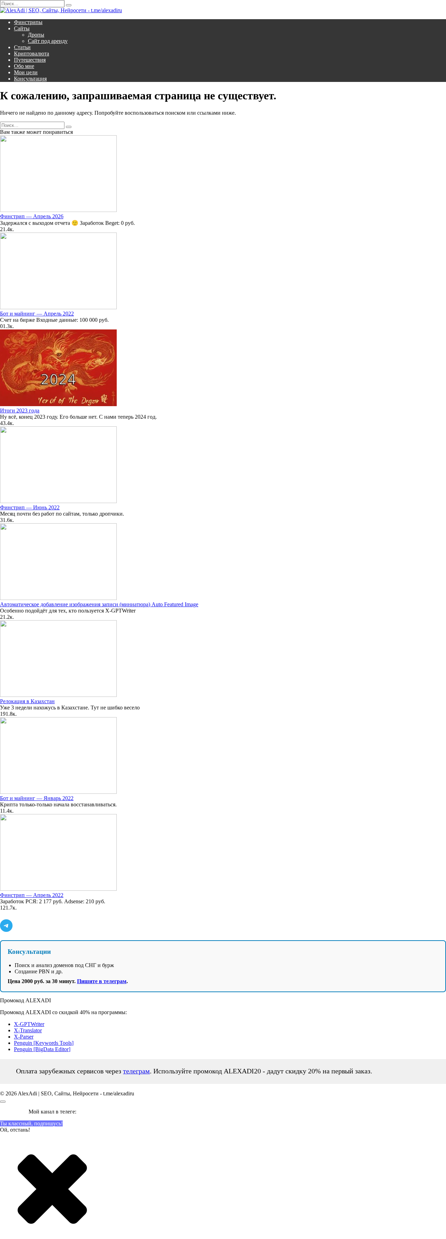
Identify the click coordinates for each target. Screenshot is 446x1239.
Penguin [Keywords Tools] (44, 1043)
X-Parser (23, 1037)
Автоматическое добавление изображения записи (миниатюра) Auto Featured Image (99, 604)
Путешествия (30, 60)
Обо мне (24, 66)
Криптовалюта (31, 53)
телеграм (136, 1071)
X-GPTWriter (29, 1024)
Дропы (36, 35)
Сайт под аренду (48, 41)
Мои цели (26, 72)
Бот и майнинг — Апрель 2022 (37, 314)
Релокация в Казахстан (27, 701)
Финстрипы (28, 22)
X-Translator (28, 1030)
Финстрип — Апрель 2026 (31, 216)
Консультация (30, 79)
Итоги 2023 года (19, 410)
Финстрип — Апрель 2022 (31, 895)
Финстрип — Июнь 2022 (30, 507)
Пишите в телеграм (101, 981)
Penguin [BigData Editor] (42, 1049)
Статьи (22, 47)
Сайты (22, 28)
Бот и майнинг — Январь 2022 (37, 798)
